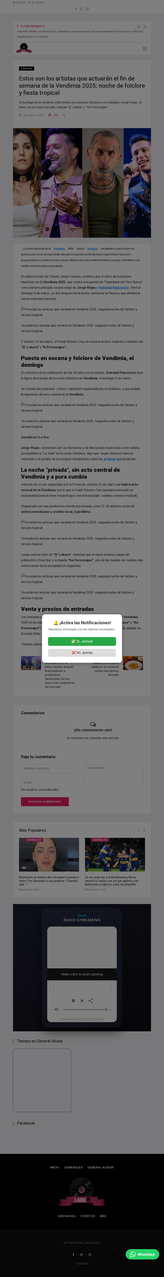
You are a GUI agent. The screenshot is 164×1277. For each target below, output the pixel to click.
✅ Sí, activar (82, 641)
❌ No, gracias (82, 652)
